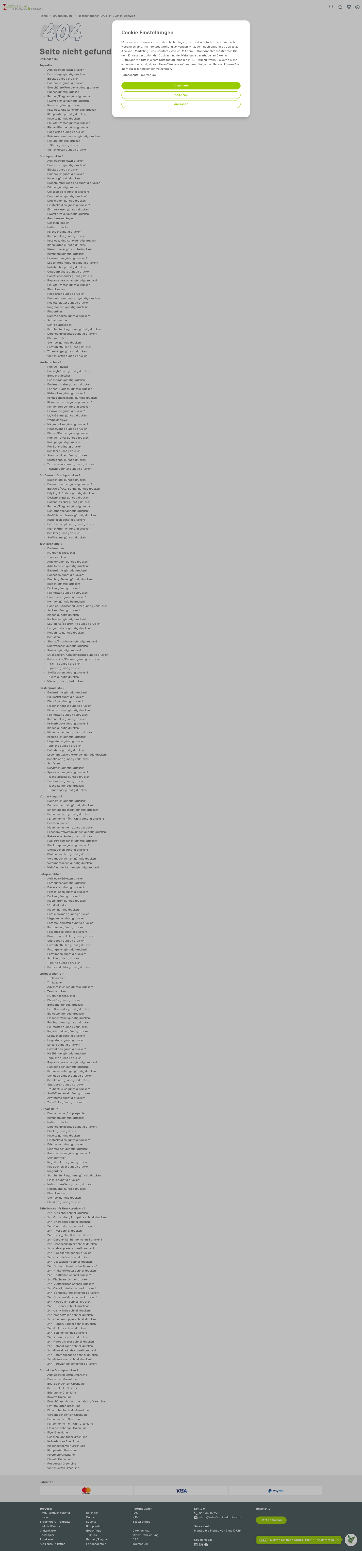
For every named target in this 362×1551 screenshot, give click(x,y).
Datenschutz (129, 75)
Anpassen (181, 104)
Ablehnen (181, 95)
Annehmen (181, 85)
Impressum (148, 75)
